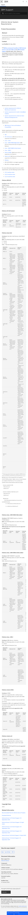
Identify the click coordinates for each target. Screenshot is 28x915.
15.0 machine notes (9, 172)
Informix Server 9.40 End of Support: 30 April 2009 (14, 835)
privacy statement (20, 908)
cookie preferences (23, 906)
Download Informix (6, 815)
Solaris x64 (7, 156)
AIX (5, 134)
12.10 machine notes (10, 176)
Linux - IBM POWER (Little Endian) (13, 148)
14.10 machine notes (10, 174)
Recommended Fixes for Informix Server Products (13, 812)
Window (7, 160)
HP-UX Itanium (8, 136)
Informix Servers (5, 860)
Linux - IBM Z (8, 150)
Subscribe (4, 892)
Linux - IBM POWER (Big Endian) (12, 142)
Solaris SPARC (8, 152)
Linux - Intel (7, 140)
